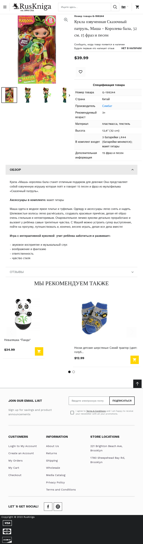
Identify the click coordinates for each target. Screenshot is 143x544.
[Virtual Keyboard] (123, 7)
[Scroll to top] (137, 384)
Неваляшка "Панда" (17, 340)
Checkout (14, 475)
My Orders (15, 460)
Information (57, 436)
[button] (9, 95)
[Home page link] (32, 7)
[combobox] (88, 7)
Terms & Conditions (96, 411)
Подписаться (121, 400)
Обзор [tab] (15, 169)
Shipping (52, 460)
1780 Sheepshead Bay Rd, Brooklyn (107, 460)
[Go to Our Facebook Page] (48, 506)
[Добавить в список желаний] (80, 72)
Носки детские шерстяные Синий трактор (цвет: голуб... (105, 350)
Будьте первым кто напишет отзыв (94, 48)
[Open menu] (5, 7)
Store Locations (104, 436)
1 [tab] (69, 372)
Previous (11, 332)
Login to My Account (22, 446)
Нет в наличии (131, 48)
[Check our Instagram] (58, 506)
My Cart (13, 467)
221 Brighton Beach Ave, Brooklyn (106, 448)
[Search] (115, 7)
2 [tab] (73, 372)
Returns (51, 453)
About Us (52, 446)
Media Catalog (55, 475)
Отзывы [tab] (17, 272)
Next (131, 332)
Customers (18, 436)
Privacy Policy (55, 482)
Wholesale (53, 467)
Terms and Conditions (61, 489)
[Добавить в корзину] (39, 351)
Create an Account (21, 453)
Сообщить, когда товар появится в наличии (99, 44)
